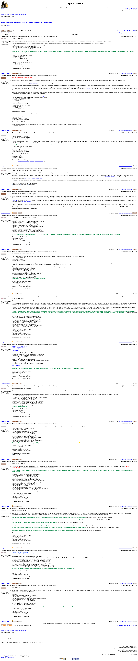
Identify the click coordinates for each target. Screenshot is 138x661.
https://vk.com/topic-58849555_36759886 (33, 178)
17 (133, 30)
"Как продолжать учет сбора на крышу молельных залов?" (30, 161)
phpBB (8, 656)
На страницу (120, 30)
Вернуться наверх (5, 73)
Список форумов (5, 14)
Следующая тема (133, 32)
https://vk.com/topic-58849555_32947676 (105, 176)
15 (129, 30)
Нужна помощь (22, 14)
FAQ (127, 8)
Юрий (8, 25)
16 (131, 30)
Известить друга (12, 32)
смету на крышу (34, 83)
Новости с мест (14, 14)
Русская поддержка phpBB (7, 657)
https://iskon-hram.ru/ (26, 201)
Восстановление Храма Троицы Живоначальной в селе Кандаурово (27, 22)
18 (135, 30)
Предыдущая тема (123, 32)
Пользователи (133, 8)
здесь (43, 96)
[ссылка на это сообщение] (125, 73)
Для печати (4, 32)
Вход (3, 8)
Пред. (125, 30)
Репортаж (14, 200)
